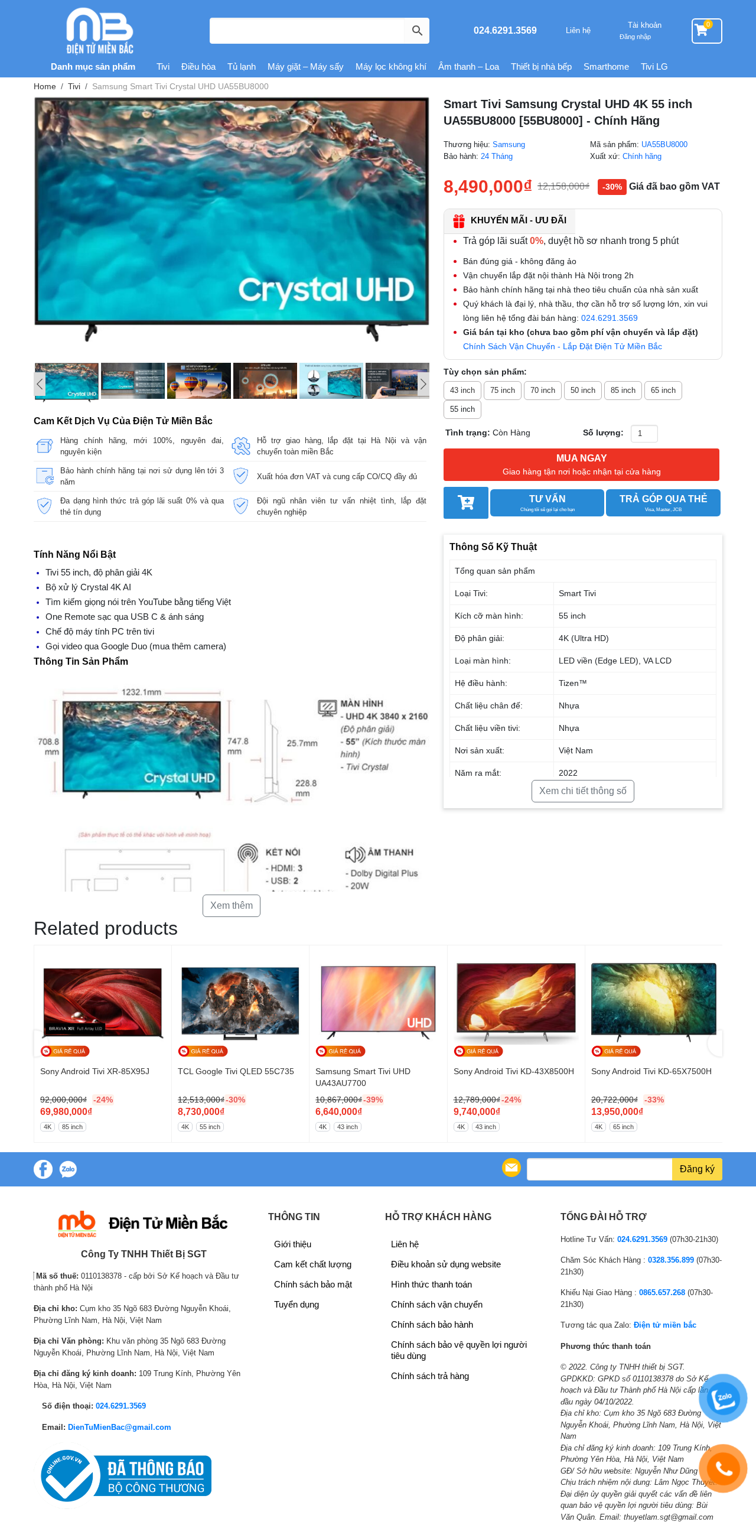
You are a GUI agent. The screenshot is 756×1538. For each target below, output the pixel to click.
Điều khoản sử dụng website (446, 1264)
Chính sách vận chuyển (437, 1304)
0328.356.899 (671, 1260)
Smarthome (606, 66)
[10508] (466, 503)
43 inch (462, 390)
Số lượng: (603, 432)
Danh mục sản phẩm (91, 66)
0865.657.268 (662, 1292)
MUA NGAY (582, 464)
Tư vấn (547, 503)
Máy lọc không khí (391, 66)
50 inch (583, 390)
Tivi (163, 66)
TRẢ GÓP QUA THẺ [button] (664, 503)
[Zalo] (67, 1169)
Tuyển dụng (296, 1304)
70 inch (542, 390)
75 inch (502, 390)
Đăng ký (697, 1169)
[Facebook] (43, 1169)
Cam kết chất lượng (312, 1264)
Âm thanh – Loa (468, 66)
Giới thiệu (292, 1244)
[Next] (423, 384)
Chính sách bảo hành (432, 1324)
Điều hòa (198, 66)
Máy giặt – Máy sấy (306, 66)
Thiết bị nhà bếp (541, 66)
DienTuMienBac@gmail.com (119, 1427)
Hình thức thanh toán (431, 1284)
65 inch (663, 390)
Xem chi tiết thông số (583, 791)
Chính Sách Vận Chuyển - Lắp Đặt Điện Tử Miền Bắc (562, 346)
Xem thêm (231, 905)
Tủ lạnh (241, 66)
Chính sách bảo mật (313, 1284)
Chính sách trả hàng (430, 1376)
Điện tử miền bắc (665, 1325)
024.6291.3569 (505, 30)
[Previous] (39, 384)
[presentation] (41, 1043)
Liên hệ (578, 30)
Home (45, 86)
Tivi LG (654, 66)
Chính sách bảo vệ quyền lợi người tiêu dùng (459, 1350)
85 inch (623, 390)
